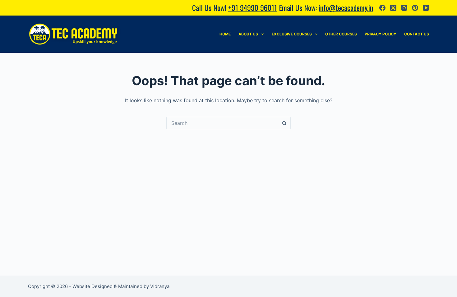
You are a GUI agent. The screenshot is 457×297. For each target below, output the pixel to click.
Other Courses (341, 34)
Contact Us (416, 34)
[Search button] (284, 123)
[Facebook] (382, 8)
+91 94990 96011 (252, 7)
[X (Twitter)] (393, 8)
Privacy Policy (380, 34)
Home (225, 34)
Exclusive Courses (292, 34)
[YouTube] (426, 8)
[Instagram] (404, 8)
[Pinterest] (415, 8)
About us (248, 34)
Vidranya (159, 286)
